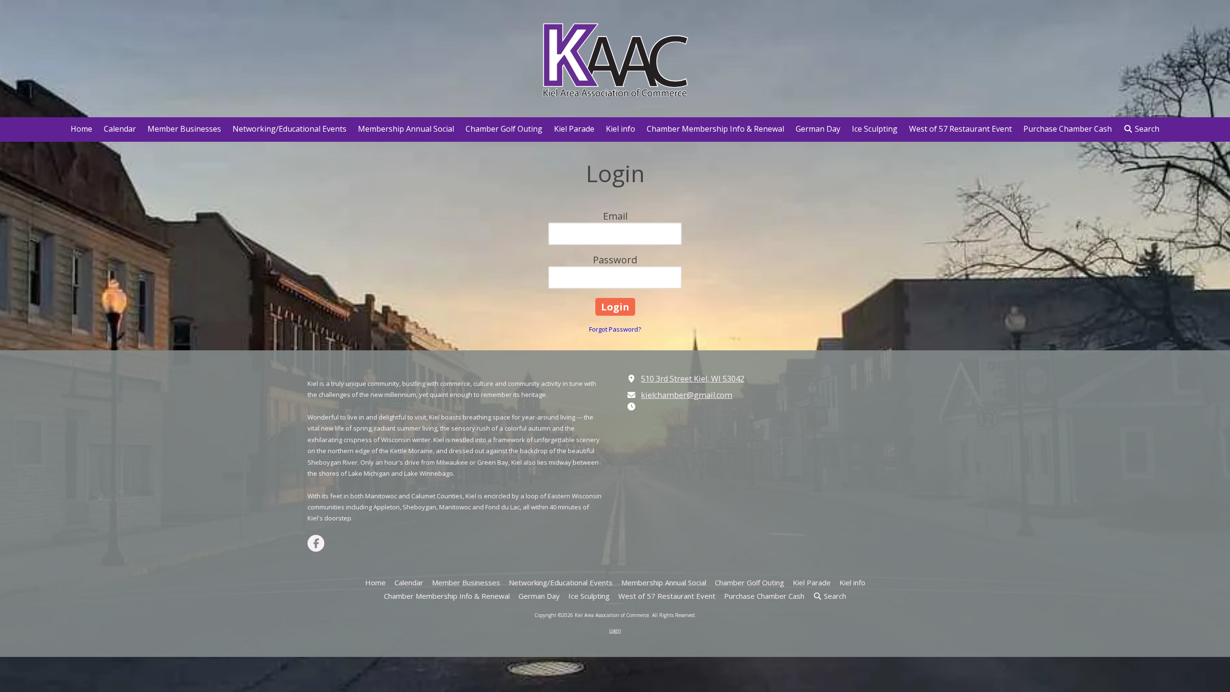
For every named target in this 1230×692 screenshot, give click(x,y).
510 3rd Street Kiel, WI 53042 (692, 378)
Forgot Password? (615, 329)
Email (615, 216)
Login (615, 630)
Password (615, 259)
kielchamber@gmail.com (686, 395)
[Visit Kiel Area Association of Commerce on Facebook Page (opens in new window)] (316, 543)
